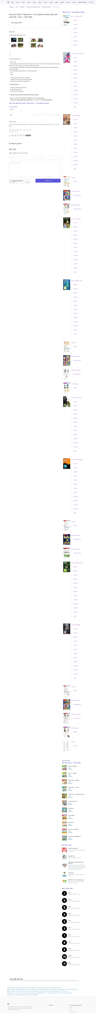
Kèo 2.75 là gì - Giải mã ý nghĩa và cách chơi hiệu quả (20, 987)
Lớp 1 (69, 892)
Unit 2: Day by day (75, 115)
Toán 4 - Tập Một (72, 766)
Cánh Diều (70, 769)
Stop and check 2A (75, 356)
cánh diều (57, 114)
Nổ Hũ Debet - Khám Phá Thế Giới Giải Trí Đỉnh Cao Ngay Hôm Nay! (24, 993)
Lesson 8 (76, 86)
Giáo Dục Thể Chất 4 (73, 829)
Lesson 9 (76, 90)
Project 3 (73, 521)
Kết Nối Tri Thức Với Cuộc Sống (75, 880)
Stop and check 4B (75, 714)
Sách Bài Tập (71, 856)
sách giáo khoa (37, 114)
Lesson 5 (76, 36)
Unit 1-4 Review (74, 384)
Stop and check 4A (75, 700)
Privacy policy (72, 1011)
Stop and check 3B (75, 549)
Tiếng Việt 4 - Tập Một (73, 780)
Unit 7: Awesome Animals (77, 562)
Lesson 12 (76, 102)
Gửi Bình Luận (48, 180)
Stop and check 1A (75, 191)
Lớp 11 (69, 962)
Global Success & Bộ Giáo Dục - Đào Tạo (76, 862)
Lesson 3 (76, 28)
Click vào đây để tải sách (29, 103)
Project (75, 181)
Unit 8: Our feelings (75, 624)
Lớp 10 (70, 955)
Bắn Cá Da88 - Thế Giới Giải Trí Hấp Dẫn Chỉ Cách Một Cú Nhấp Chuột (62, 989)
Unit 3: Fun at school (76, 218)
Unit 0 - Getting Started (76, 16)
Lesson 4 (76, 32)
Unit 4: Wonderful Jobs (76, 280)
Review (75, 387)
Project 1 (73, 177)
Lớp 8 (69, 941)
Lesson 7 (76, 45)
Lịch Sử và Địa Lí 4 (72, 801)
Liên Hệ (71, 1009)
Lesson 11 (76, 98)
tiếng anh (50, 114)
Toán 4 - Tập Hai (72, 773)
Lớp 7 (69, 934)
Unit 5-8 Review (74, 728)
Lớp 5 (69, 906)
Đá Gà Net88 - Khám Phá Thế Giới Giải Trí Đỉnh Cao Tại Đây (22, 991)
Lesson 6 (76, 40)
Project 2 (73, 342)
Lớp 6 (69, 899)
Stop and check (77, 195)
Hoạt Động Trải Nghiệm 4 (74, 836)
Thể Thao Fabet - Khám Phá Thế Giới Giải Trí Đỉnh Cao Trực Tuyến (52, 991)
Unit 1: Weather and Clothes (77, 53)
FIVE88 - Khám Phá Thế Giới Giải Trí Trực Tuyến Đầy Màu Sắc (47, 987)
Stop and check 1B (75, 205)
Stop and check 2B (75, 370)
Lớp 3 (69, 927)
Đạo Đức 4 (71, 822)
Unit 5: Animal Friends (76, 397)
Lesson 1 (75, 20)
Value (75, 106)
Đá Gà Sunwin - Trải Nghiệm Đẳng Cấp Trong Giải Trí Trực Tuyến (23, 994)
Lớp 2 (69, 920)
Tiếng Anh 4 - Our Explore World (76, 794)
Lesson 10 (76, 94)
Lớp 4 (69, 767)
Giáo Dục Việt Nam (73, 848)
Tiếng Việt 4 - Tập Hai (73, 787)
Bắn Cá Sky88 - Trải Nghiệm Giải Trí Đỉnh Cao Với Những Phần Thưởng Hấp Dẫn (26, 989)
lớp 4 (44, 114)
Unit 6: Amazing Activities (77, 459)
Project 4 (73, 686)
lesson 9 (75, 434)
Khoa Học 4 (71, 808)
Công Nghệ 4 (71, 815)
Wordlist (73, 741)
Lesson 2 (76, 24)
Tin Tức (71, 1007)
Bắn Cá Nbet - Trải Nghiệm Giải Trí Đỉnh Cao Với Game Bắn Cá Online (56, 993)
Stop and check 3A (75, 535)
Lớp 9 (69, 948)
